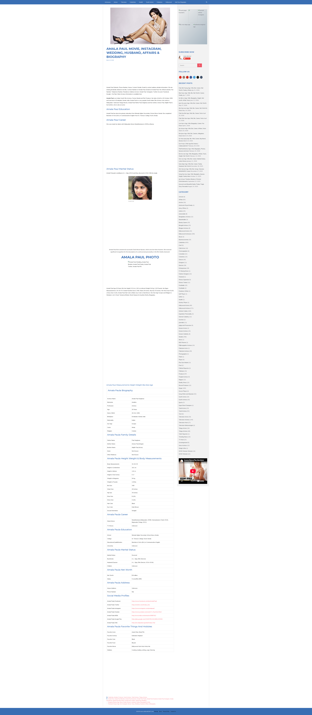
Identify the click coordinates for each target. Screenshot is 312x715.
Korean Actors (183, 328)
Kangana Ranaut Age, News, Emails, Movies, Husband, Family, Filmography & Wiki (129, 702)
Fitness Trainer (183, 282)
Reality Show (183, 382)
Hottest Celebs (183, 311)
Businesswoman (183, 239)
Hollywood (169, 2)
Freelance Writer (183, 291)
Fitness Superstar (184, 279)
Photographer (183, 354)
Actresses (108, 2)
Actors (116, 2)
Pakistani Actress (184, 351)
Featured (181, 277)
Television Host (183, 422)
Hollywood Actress (184, 308)
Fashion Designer (184, 274)
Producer (120, 697)
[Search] (199, 65)
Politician (181, 371)
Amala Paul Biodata (120, 698)
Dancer (181, 259)
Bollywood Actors (184, 231)
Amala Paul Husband (152, 698)
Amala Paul (111, 698)
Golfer (180, 297)
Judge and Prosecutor (185, 325)
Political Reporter (184, 368)
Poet (180, 365)
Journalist (181, 322)
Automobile (182, 214)
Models (116, 697)
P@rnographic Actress (185, 345)
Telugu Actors (183, 428)
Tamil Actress (135, 697)
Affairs (181, 199)
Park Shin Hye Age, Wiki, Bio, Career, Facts (191, 118)
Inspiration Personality (185, 314)
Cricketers (159, 2)
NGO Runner (182, 342)
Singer (180, 388)
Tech (180, 414)
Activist (181, 197)
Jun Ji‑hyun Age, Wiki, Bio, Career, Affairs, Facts (192, 128)
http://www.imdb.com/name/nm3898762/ (144, 615)
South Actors (149, 2)
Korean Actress (183, 331)
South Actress (127, 697)
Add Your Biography (180, 2)
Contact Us (173, 711)
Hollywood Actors (184, 305)
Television (124, 2)
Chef (180, 245)
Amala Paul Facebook (130, 698)
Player (180, 359)
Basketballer (182, 219)
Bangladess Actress (184, 216)
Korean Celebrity (183, 334)
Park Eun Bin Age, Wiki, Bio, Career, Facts (191, 113)
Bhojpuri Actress (183, 228)
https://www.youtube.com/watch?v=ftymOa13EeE (147, 612)
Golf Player (182, 294)
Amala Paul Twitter (130, 700)
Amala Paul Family (141, 698)
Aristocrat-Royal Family (185, 205)
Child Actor (182, 248)
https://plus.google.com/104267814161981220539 (147, 619)
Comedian (182, 254)
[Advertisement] (140, 75)
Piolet (180, 357)
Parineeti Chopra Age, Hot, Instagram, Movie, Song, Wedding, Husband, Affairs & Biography (131, 704)
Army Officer (182, 208)
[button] (206, 2)
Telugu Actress (143, 697)
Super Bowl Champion (185, 405)
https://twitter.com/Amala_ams (141, 605)
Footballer (182, 285)
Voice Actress (183, 445)
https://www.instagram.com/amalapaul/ (143, 608)
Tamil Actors (182, 408)
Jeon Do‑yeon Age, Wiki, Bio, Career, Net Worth (192, 103)
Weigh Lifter (182, 448)
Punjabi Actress (183, 377)
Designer (181, 262)
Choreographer (183, 251)
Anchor (181, 202)
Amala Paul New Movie (119, 700)
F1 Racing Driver (183, 271)
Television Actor (183, 417)
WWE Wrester (183, 454)
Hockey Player (183, 302)
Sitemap (156, 711)
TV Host (181, 439)
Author (181, 211)
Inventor (181, 319)
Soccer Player (183, 391)
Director (181, 265)
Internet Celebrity (184, 317)
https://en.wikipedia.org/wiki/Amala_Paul (143, 623)
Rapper (181, 379)
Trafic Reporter (183, 434)
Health (141, 2)
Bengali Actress (183, 225)
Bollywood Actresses (185, 234)
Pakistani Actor (183, 348)
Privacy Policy (166, 711)
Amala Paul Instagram (164, 698)
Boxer (180, 237)
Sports (181, 402)
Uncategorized (183, 442)
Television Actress (184, 419)
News (180, 339)
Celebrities (133, 2)
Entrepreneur (182, 268)
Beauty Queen (183, 222)
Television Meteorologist (186, 425)
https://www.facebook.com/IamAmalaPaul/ (144, 601)
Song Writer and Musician (186, 394)
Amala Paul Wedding (141, 700)
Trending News (183, 437)
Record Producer (183, 385)
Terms (160, 711)
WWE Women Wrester (186, 451)
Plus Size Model (183, 362)
